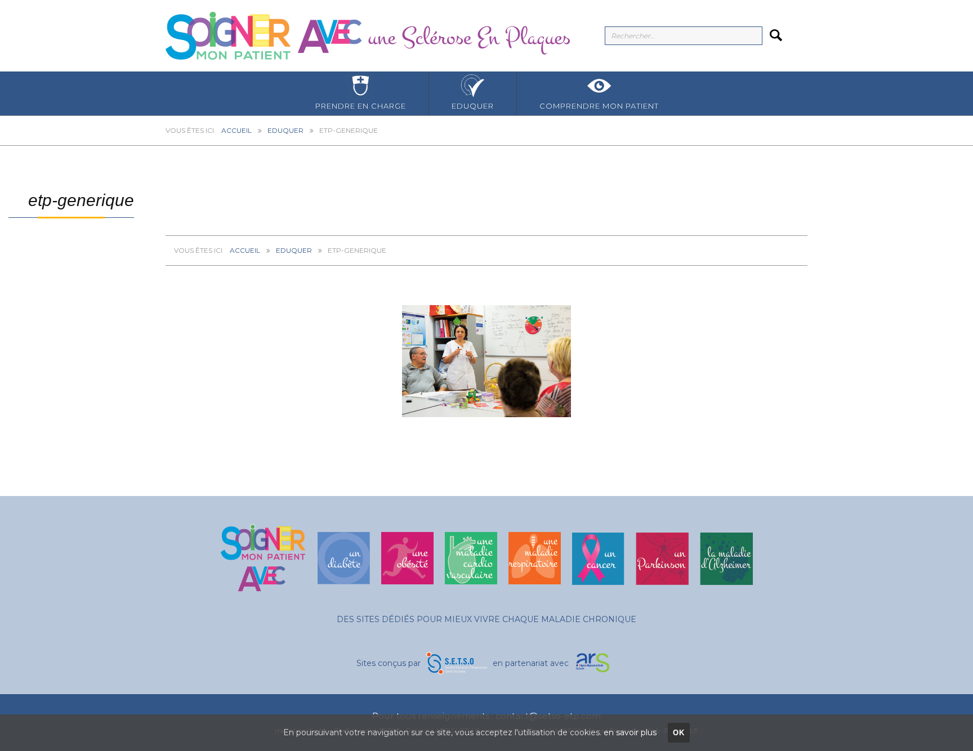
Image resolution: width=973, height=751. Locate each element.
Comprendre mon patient (599, 105)
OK (679, 732)
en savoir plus (630, 732)
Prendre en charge (360, 105)
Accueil (236, 130)
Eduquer (473, 105)
